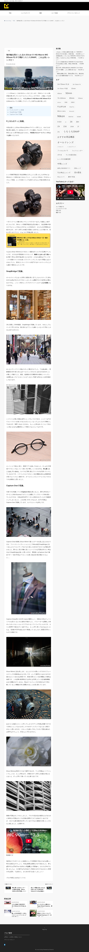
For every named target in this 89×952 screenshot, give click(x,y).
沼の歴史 (77, 172)
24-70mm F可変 (62, 88)
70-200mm (61, 98)
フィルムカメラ (62, 150)
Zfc (58, 132)
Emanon (51, 949)
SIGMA (79, 116)
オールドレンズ (65, 142)
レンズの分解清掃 (63, 159)
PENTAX (70, 116)
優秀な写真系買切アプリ (63, 168)
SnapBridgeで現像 (15, 112)
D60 (66, 102)
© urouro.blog (39, 949)
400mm (59, 102)
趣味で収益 (71, 177)
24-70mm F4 (77, 84)
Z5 (65, 122)
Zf (78, 126)
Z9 (58, 126)
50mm (69, 93)
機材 (58, 212)
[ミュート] (80, 198)
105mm (80, 98)
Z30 (65, 126)
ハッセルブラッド (71, 146)
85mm (71, 98)
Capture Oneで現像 (16, 114)
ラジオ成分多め (71, 155)
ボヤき (59, 155)
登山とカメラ (60, 177)
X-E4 (59, 122)
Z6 (71, 122)
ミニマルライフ (61, 208)
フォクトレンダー (77, 150)
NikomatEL (71, 111)
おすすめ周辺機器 (65, 137)
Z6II (77, 122)
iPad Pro (72, 107)
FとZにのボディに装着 (17, 110)
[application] (70, 192)
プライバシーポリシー (9, 939)
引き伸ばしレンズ (63, 172)
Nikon (61, 116)
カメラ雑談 (60, 206)
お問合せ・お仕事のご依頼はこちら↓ (13, 937)
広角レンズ (77, 168)
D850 (72, 102)
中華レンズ (62, 164)
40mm (59, 93)
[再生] (58, 198)
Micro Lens (61, 111)
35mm (73, 88)
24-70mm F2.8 (63, 84)
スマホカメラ (60, 146)
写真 (9, 50)
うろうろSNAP (71, 131)
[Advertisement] (44, 34)
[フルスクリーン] (82, 198)
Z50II (72, 126)
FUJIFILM (61, 107)
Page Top (44, 929)
